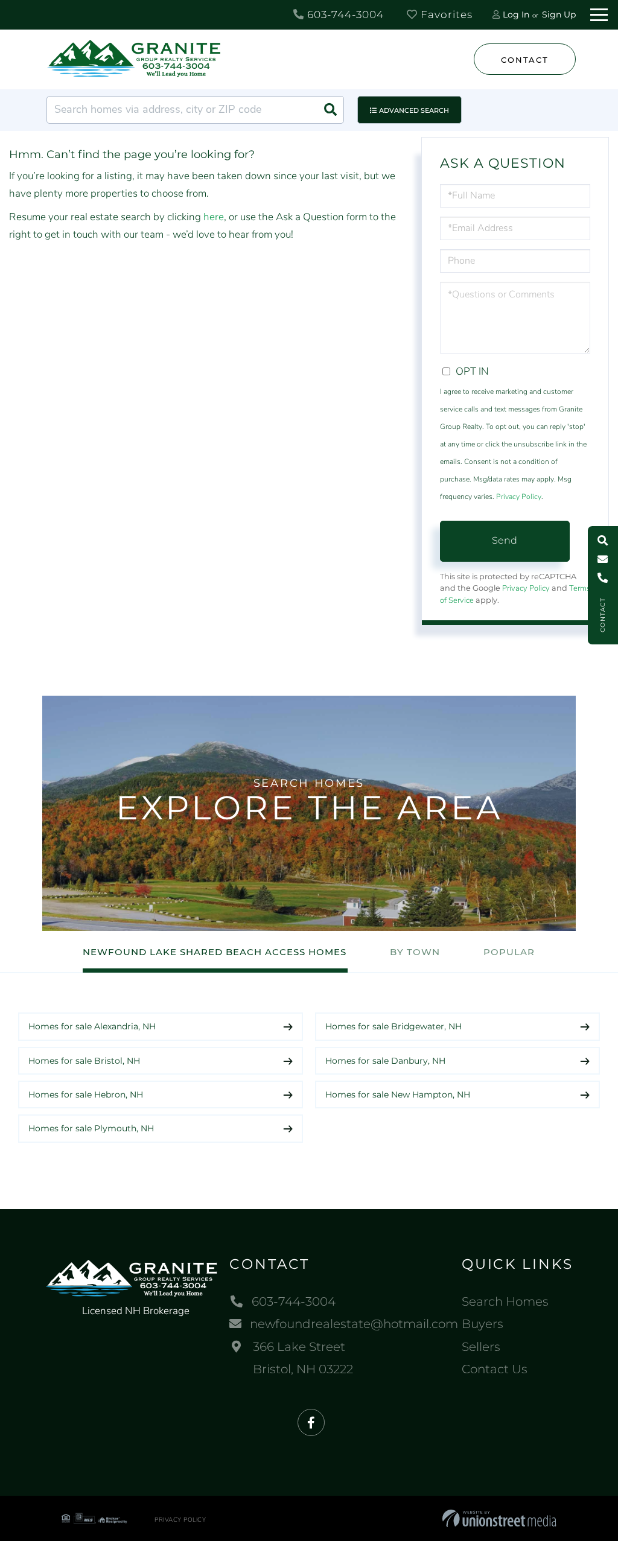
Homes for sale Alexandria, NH (92, 1026)
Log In (516, 14)
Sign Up (559, 14)
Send (504, 540)
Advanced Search (414, 110)
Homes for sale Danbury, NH (385, 1060)
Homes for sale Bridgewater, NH (393, 1026)
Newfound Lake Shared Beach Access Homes (214, 952)
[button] (330, 110)
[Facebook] (311, 1423)
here (213, 217)
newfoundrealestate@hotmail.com (354, 1324)
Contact (524, 60)
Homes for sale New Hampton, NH (397, 1094)
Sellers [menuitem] (481, 1346)
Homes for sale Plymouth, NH (91, 1128)
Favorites (445, 14)
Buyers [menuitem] (482, 1324)
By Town (415, 952)
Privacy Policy (518, 496)
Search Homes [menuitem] (505, 1301)
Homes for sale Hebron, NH (85, 1094)
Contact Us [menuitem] (494, 1369)
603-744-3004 (344, 14)
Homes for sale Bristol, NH (84, 1060)
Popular (509, 952)
